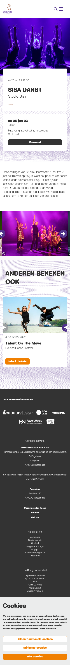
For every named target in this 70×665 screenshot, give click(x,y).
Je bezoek (35, 537)
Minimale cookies (35, 647)
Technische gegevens (35, 553)
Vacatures (35, 556)
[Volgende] (63, 234)
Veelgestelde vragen (35, 547)
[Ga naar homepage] (7, 9)
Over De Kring (35, 585)
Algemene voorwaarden (35, 579)
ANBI (35, 582)
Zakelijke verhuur (35, 591)
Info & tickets (17, 361)
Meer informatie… (49, 628)
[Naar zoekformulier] (55, 9)
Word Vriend (35, 588)
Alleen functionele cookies (35, 639)
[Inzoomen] (4, 254)
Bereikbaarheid (35, 540)
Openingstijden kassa (35, 507)
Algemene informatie (35, 576)
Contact (35, 543)
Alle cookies (35, 656)
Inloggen (35, 550)
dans (10, 105)
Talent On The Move (23, 343)
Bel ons (35, 512)
